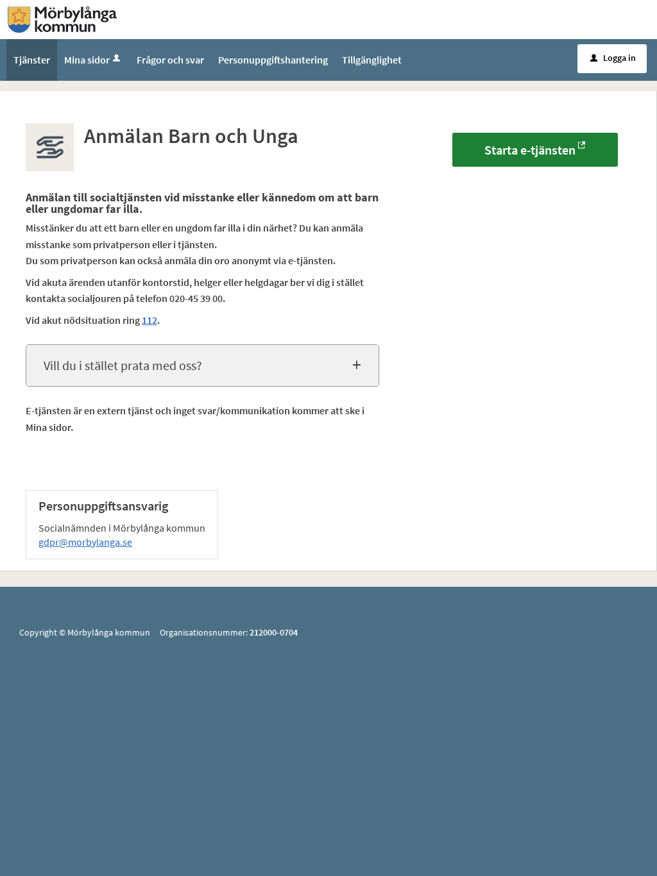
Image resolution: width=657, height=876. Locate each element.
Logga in (613, 57)
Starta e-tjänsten (530, 150)
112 (149, 320)
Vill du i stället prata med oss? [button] (123, 365)
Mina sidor (87, 59)
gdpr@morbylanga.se (85, 541)
